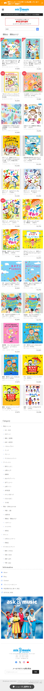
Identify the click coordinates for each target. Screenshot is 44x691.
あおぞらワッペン (10, 478)
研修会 (7, 542)
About (5, 572)
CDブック (8, 434)
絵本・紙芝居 (8, 442)
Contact (6, 580)
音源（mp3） (9, 555)
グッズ (7, 450)
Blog (5, 576)
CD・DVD (8, 430)
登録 (35, 672)
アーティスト (7, 462)
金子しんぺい (8, 482)
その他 (7, 502)
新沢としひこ (8, 466)
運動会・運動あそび (10, 518)
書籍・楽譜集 (8, 438)
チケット (7, 454)
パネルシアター (9, 446)
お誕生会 (7, 514)
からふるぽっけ (9, 494)
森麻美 (7, 474)
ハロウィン (8, 522)
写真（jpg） (8, 563)
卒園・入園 (8, 510)
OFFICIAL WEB (8, 592)
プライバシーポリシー (10, 584)
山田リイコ (8, 486)
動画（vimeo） (9, 551)
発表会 (7, 530)
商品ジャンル (7, 426)
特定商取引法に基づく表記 (12, 588)
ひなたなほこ (8, 498)
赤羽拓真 (7, 490)
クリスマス (8, 526)
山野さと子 (8, 470)
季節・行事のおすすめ (9, 506)
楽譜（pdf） (8, 559)
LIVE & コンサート (10, 538)
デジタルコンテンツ (10, 458)
